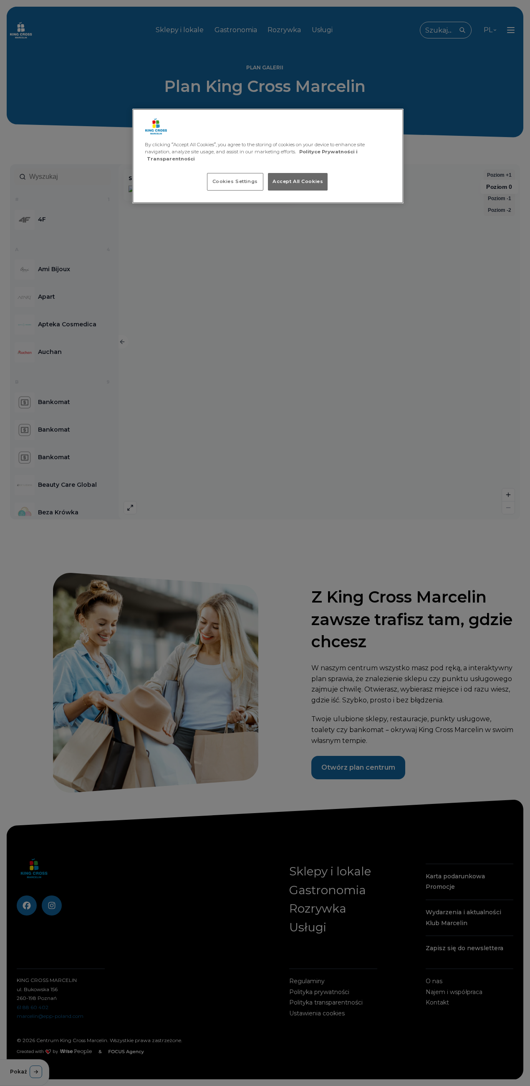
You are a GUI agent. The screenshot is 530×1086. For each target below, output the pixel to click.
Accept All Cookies (298, 181)
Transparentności (171, 159)
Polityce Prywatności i (328, 152)
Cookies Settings (235, 181)
